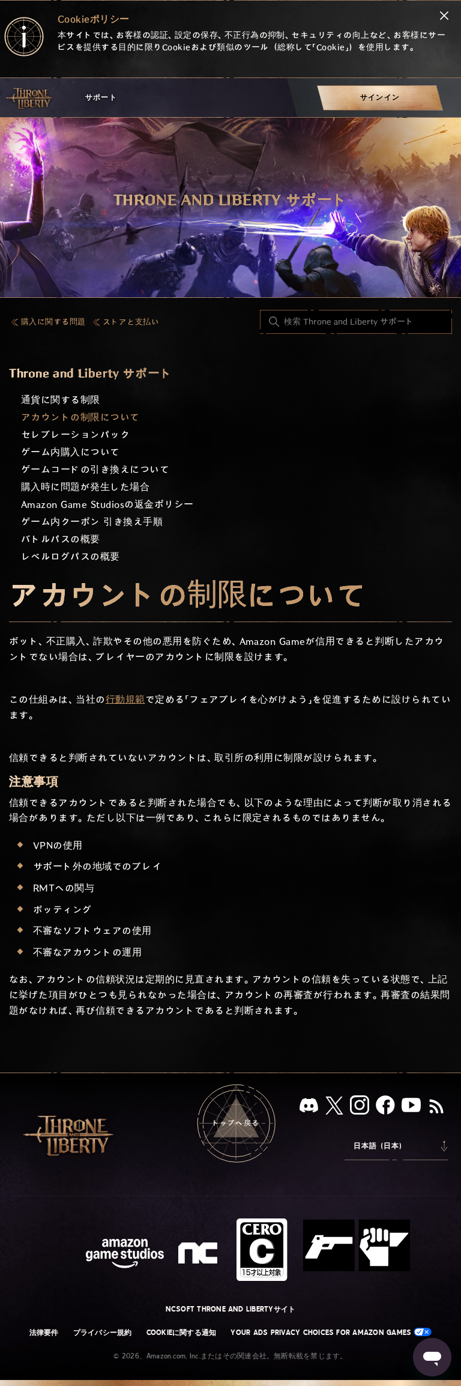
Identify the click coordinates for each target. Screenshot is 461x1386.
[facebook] (385, 1107)
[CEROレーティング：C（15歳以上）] (323, 1249)
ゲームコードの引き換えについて (95, 470)
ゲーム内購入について (70, 452)
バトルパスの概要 (60, 539)
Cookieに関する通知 (181, 1332)
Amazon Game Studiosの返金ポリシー (107, 505)
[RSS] (436, 1107)
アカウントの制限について (80, 418)
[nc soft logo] (199, 1255)
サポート (101, 97)
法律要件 (44, 1332)
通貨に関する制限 (60, 400)
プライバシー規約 (102, 1332)
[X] (334, 1107)
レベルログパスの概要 (70, 557)
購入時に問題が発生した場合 (85, 487)
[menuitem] (380, 97)
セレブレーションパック (75, 435)
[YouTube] (411, 1107)
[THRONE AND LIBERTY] (30, 98)
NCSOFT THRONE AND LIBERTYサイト (231, 1309)
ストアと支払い (131, 322)
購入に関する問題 (53, 322)
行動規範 (125, 700)
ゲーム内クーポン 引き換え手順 (92, 522)
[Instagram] (359, 1107)
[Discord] (309, 1108)
